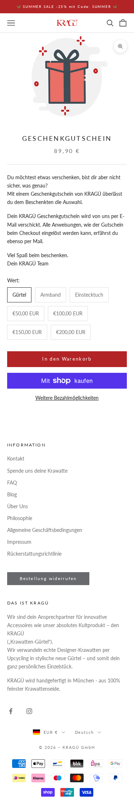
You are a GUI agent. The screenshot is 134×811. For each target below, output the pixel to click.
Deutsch (84, 732)
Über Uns (17, 506)
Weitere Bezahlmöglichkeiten (67, 398)
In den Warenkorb (66, 359)
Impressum (19, 542)
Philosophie (19, 518)
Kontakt (15, 458)
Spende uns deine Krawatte (37, 471)
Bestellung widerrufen (48, 578)
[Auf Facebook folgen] (10, 711)
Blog (12, 494)
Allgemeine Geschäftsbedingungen (44, 530)
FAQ (12, 482)
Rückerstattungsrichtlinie (34, 554)
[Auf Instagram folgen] (29, 711)
